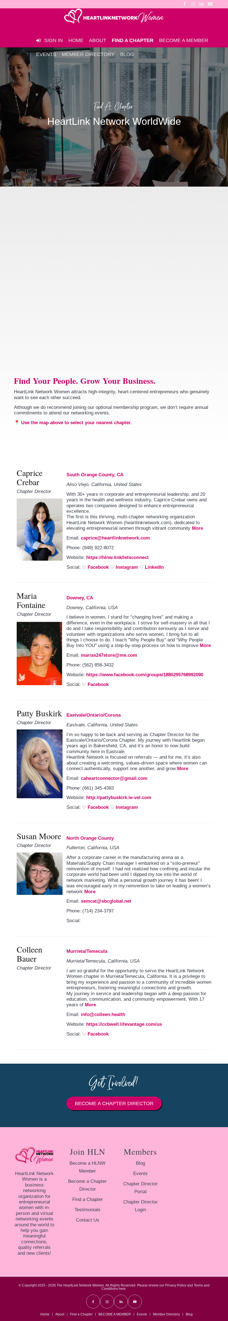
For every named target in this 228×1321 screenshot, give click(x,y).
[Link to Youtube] (210, 4)
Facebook (98, 567)
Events (140, 1173)
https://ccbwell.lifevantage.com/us (124, 1024)
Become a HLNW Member (87, 1167)
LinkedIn (154, 567)
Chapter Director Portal (140, 1187)
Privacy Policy (175, 1285)
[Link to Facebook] (185, 4)
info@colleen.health (103, 1014)
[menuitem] (76, 40)
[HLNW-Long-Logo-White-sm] (114, 20)
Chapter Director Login (140, 1205)
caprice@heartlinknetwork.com (115, 538)
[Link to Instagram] (193, 4)
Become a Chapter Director (87, 1185)
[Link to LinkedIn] (201, 4)
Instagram (127, 567)
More (197, 528)
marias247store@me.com (109, 655)
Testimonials (87, 1209)
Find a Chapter (87, 1199)
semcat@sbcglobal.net (106, 901)
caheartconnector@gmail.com (114, 778)
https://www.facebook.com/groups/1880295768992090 (144, 674)
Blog (140, 1163)
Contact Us (87, 1220)
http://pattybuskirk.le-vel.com (118, 797)
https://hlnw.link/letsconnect (117, 557)
